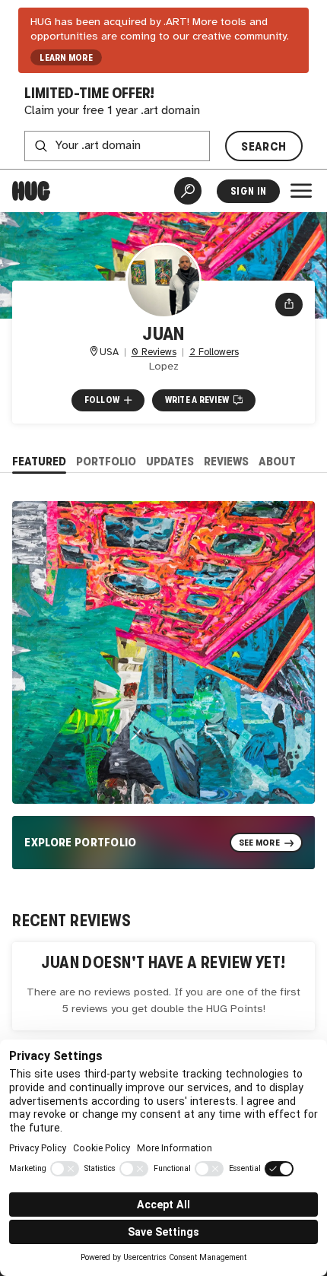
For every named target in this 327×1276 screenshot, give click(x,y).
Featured (39, 461)
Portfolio (106, 461)
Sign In (248, 191)
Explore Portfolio (80, 842)
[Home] (31, 191)
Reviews (226, 461)
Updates (170, 461)
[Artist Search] (188, 191)
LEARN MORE (66, 57)
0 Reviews (154, 352)
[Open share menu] (289, 304)
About (277, 461)
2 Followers (214, 352)
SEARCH (263, 146)
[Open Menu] (301, 191)
